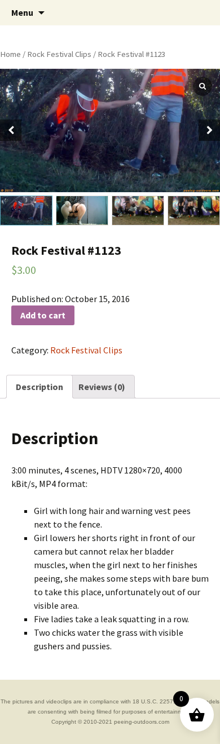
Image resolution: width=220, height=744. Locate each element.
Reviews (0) (101, 386)
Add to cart (42, 315)
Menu (22, 12)
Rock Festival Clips (59, 54)
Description (39, 386)
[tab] (39, 386)
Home (10, 54)
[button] (209, 130)
